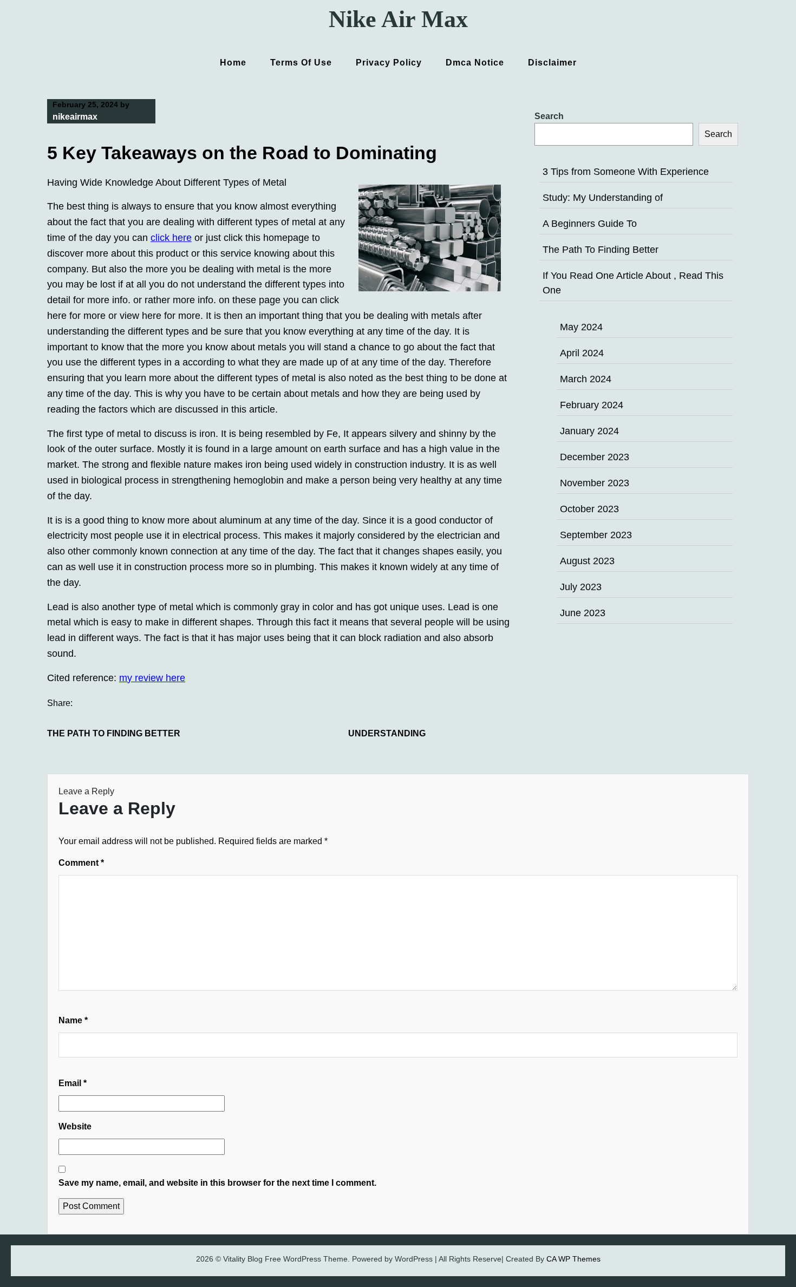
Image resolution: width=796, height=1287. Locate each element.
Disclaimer (552, 62)
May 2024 (581, 327)
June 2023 (582, 612)
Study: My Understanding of (603, 197)
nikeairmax (75, 116)
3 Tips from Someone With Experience (626, 171)
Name (73, 1020)
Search (549, 116)
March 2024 (585, 379)
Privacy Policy (389, 62)
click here (171, 237)
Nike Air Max (398, 19)
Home (233, 62)
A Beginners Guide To (590, 223)
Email (72, 1083)
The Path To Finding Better (113, 733)
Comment (81, 862)
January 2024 (589, 431)
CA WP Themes (573, 1259)
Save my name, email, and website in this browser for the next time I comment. (217, 1182)
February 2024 (591, 405)
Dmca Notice (475, 62)
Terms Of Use (301, 62)
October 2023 (589, 509)
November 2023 (594, 483)
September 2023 (596, 535)
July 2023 (581, 587)
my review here (152, 677)
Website (75, 1126)
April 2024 (582, 353)
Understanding (387, 733)
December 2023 (594, 457)
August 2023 (587, 561)
